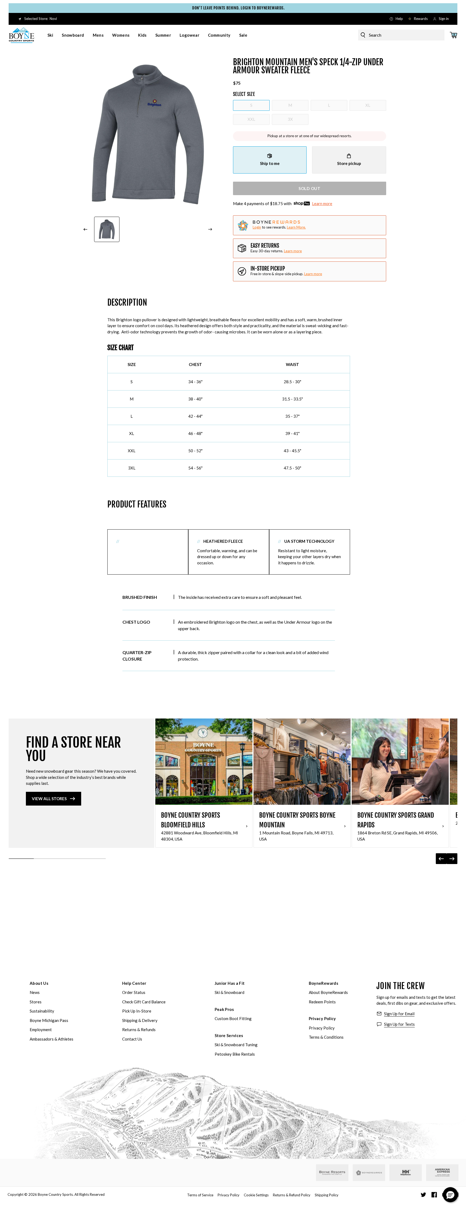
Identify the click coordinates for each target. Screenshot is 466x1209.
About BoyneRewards (328, 992)
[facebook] (434, 1194)
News (35, 992)
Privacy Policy (322, 1018)
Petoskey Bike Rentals (235, 1054)
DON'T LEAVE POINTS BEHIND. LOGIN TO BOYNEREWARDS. (233, 8)
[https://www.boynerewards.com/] (369, 1172)
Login (257, 227)
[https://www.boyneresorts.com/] (332, 1173)
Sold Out (310, 188)
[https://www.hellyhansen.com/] (406, 1172)
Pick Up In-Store (136, 1010)
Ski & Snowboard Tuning (236, 1044)
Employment (41, 1029)
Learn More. (296, 227)
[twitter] (423, 1194)
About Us (39, 983)
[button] (450, 1194)
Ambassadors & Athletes (51, 1039)
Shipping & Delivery (139, 1020)
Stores (36, 1001)
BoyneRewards (323, 983)
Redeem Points (322, 1001)
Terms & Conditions (326, 1037)
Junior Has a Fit (230, 983)
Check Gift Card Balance (144, 1001)
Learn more (322, 203)
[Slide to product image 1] (106, 229)
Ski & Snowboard (229, 992)
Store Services (229, 1035)
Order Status (133, 992)
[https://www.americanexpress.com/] (442, 1173)
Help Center (134, 983)
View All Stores (49, 798)
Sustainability (42, 1010)
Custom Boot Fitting (233, 1018)
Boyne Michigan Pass (49, 1020)
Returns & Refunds (139, 1029)
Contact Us (132, 1039)
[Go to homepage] (22, 35)
